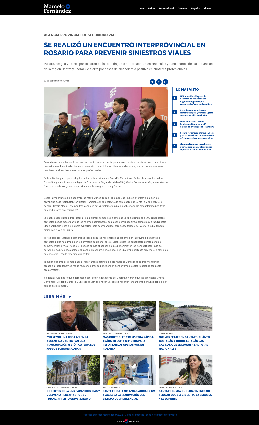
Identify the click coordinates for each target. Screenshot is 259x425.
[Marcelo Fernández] (57, 9)
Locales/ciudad (166, 8)
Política (151, 8)
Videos (207, 8)
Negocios (195, 8)
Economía (182, 8)
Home (141, 8)
